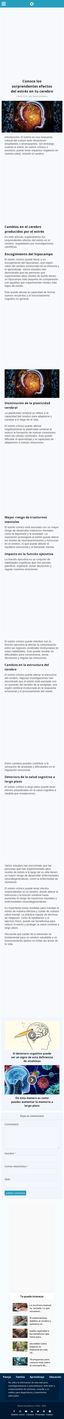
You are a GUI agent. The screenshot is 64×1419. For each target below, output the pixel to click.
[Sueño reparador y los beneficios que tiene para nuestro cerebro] (21, 1333)
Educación (55, 1377)
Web (7, 1179)
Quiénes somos (18, 1414)
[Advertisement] (32, 43)
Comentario (11, 1124)
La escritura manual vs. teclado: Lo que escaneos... (40, 1308)
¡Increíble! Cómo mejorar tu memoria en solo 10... (39, 1348)
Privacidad (40, 1414)
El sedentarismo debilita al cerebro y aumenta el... (40, 1321)
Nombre (10, 1153)
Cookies (49, 1414)
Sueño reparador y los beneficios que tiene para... (39, 1333)
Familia (20, 1377)
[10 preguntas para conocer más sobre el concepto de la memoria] (21, 1361)
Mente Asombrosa (40, 96)
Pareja (7, 1377)
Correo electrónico (16, 1166)
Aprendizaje (37, 1377)
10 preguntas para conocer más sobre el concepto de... (40, 1362)
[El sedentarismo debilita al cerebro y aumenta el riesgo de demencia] (21, 1321)
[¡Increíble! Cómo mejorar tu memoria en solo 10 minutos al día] (21, 1346)
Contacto (30, 1414)
